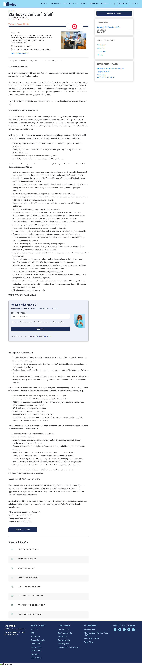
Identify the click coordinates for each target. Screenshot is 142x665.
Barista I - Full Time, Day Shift (108, 27)
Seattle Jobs (62, 636)
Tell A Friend (88, 642)
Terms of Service (36, 336)
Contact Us (35, 654)
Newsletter (107, 4)
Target (11, 11)
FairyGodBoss (36, 658)
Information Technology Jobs (68, 647)
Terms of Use (36, 647)
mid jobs (100, 48)
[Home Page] (10, 4)
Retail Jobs (101, 74)
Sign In (135, 4)
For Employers (89, 629)
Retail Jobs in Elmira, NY (106, 77)
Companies (56, 4)
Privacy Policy (47, 336)
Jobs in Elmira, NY (103, 72)
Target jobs (101, 51)
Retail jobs (101, 45)
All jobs (100, 55)
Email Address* (18, 313)
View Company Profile (19, 53)
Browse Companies (38, 640)
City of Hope (101, 30)
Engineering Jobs (64, 640)
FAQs (33, 633)
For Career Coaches (91, 638)
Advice (84, 4)
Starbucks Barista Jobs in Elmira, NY (110, 69)
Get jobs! (40, 329)
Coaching (94, 4)
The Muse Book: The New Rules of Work (96, 634)
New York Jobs (63, 629)
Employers (123, 4)
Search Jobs (35, 636)
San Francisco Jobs (65, 633)
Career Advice (36, 643)
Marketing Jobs (63, 643)
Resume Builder (71, 4)
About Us (34, 629)
